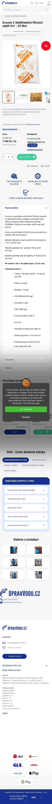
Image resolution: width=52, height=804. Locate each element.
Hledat (46, 10)
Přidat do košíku (25, 157)
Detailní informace (9, 129)
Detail (15, 432)
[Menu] (49, 3)
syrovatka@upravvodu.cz (12, 602)
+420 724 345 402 (10, 599)
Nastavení (26, 417)
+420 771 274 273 (14, 648)
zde (37, 403)
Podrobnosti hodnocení (33, 31)
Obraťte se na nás (32, 124)
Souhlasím (27, 409)
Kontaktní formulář (14, 656)
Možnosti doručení (34, 150)
